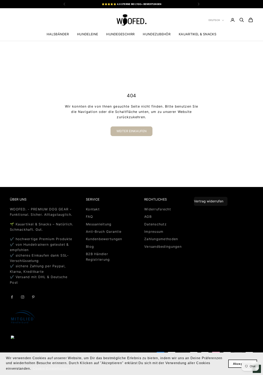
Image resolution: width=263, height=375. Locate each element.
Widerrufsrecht (157, 209)
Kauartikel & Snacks (197, 34)
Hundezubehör (157, 34)
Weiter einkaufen (131, 131)
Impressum (154, 231)
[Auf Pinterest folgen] (33, 297)
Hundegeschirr (120, 34)
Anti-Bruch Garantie (103, 231)
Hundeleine (87, 34)
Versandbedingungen (163, 246)
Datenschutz (155, 224)
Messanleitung (99, 224)
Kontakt (93, 209)
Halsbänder (58, 34)
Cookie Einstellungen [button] (51, 368)
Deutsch (214, 20)
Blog (90, 246)
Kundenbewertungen (104, 239)
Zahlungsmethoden (161, 239)
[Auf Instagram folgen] (23, 297)
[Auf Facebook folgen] (12, 297)
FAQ (89, 216)
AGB (148, 216)
